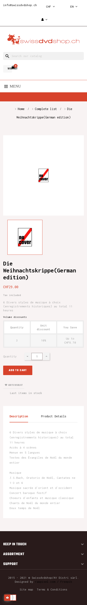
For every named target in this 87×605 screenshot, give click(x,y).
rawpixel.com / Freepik (53, 581)
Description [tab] (19, 416)
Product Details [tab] (53, 416)
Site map (26, 589)
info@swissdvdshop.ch (20, 5)
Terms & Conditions (52, 589)
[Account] (44, 19)
